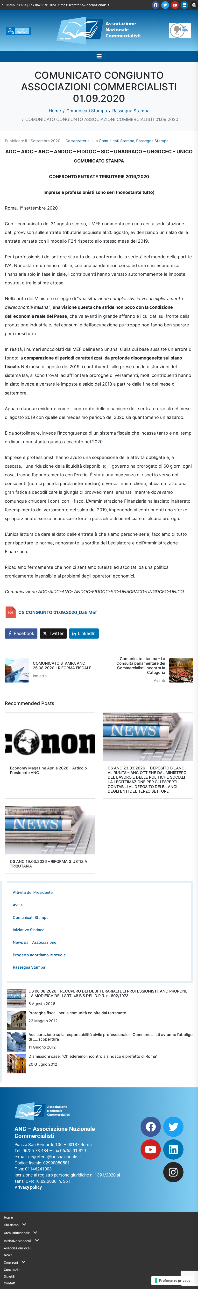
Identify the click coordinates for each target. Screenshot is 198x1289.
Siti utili (9, 1276)
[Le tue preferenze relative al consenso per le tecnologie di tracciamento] (172, 1280)
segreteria (80, 141)
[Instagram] (194, 5)
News (8, 1255)
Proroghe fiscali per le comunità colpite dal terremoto (77, 1012)
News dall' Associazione (34, 942)
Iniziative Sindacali (29, 930)
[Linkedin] (184, 5)
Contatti (10, 1283)
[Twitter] (165, 5)
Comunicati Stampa (116, 141)
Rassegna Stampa (152, 141)
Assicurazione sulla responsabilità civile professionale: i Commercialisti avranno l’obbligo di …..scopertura (110, 1037)
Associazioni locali (17, 1248)
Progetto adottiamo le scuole (39, 955)
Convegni (11, 1262)
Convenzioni (13, 1270)
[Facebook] (155, 5)
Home (8, 1217)
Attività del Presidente (33, 892)
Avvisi (18, 905)
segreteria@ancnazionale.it (88, 5)
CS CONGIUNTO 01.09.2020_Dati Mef (57, 612)
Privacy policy (28, 1187)
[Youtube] (175, 5)
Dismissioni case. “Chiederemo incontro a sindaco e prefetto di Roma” (92, 1056)
